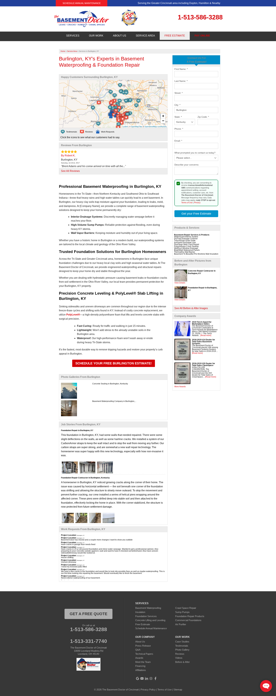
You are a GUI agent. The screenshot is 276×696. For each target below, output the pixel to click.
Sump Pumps (182, 612)
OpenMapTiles (136, 126)
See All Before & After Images (191, 308)
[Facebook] (155, 678)
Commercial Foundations (188, 620)
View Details (179, 283)
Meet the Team (143, 662)
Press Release (143, 645)
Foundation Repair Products (189, 616)
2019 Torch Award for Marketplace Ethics (201, 323)
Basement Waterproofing (148, 608)
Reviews (179, 653)
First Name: (181, 69)
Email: (178, 140)
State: (178, 117)
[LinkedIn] (146, 678)
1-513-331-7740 (88, 641)
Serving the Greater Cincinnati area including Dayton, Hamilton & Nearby (179, 3)
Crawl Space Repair (185, 608)
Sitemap (177, 689)
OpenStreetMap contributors (156, 126)
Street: (178, 93)
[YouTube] (142, 678)
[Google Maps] (137, 678)
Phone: (178, 129)
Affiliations (140, 670)
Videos (178, 657)
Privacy (197, 202)
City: (177, 105)
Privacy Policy (148, 689)
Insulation (140, 612)
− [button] (163, 121)
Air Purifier (180, 624)
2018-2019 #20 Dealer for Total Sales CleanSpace (203, 364)
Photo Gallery (182, 649)
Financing (140, 666)
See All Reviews (70, 171)
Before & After (182, 662)
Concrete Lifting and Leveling (150, 620)
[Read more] (205, 335)
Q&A (137, 649)
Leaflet (125, 126)
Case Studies (182, 641)
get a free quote (88, 614)
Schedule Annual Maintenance (82, 3)
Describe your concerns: (186, 164)
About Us (140, 641)
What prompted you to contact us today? (194, 152)
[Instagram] (151, 678)
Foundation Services (146, 616)
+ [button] (163, 116)
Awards (139, 657)
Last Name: (181, 81)
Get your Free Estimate (196, 213)
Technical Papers (144, 653)
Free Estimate (142, 624)
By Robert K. (68, 155)
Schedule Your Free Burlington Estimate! (113, 363)
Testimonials (181, 645)
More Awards (180, 386)
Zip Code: (203, 117)
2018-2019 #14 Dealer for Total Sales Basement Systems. (203, 342)
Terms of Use (187, 202)
